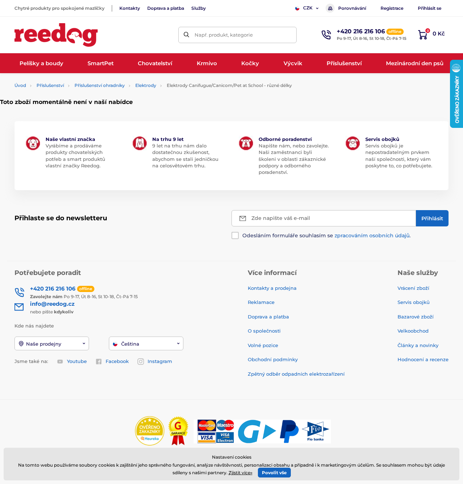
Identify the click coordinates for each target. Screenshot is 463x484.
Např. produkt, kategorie (224, 35)
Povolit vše (274, 472)
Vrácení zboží (413, 288)
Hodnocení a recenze (423, 359)
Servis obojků (414, 302)
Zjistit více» (240, 472)
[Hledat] (186, 35)
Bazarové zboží (416, 317)
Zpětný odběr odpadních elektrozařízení (296, 374)
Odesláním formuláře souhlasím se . (326, 235)
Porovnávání (352, 8)
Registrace (392, 8)
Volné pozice (263, 345)
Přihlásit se (429, 8)
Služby (198, 8)
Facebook (117, 361)
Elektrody (145, 85)
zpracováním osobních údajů (372, 235)
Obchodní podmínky (273, 359)
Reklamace (261, 302)
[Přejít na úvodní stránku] (56, 35)
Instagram (160, 361)
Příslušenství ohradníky (100, 85)
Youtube (77, 361)
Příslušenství (50, 85)
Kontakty (129, 8)
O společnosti (264, 331)
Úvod (20, 85)
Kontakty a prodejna (272, 288)
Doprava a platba (165, 8)
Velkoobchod (413, 331)
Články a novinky (418, 345)
